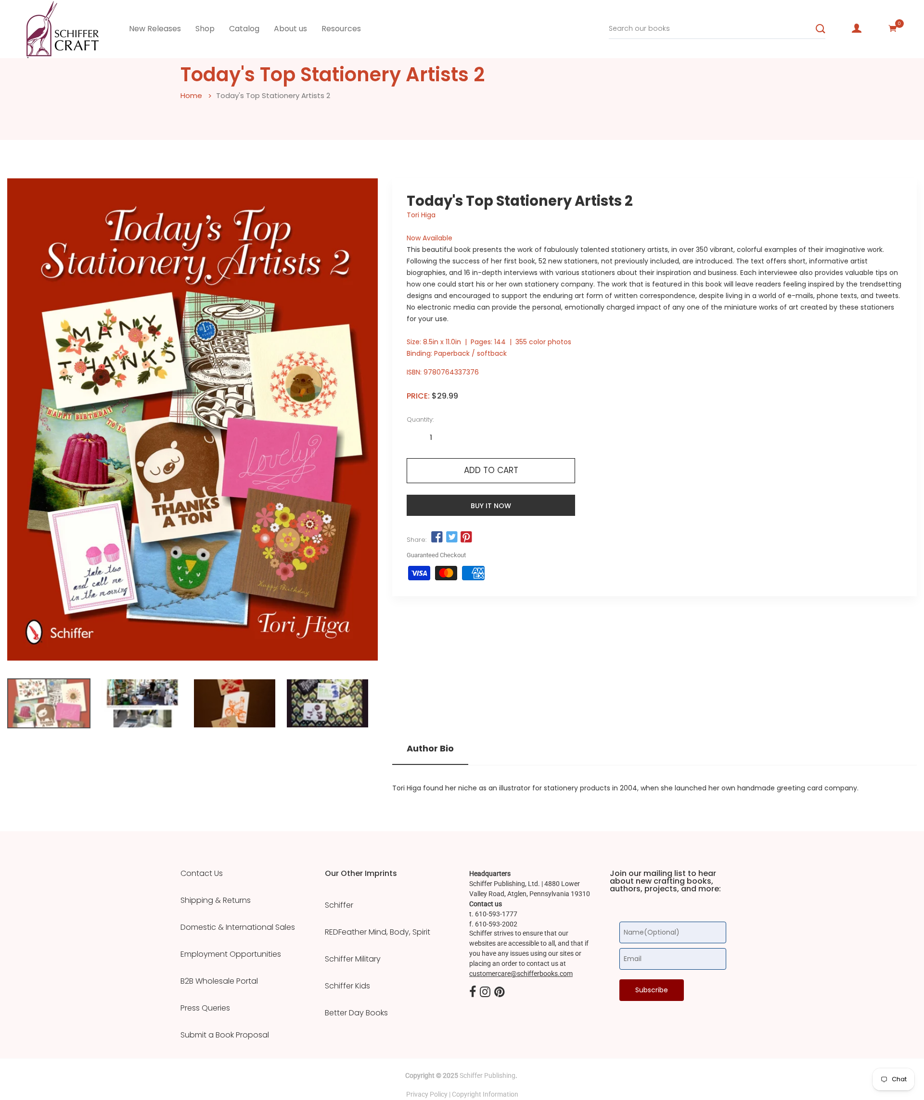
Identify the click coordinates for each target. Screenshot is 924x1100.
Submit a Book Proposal (224, 1035)
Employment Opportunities (230, 954)
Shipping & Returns (215, 900)
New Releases (155, 28)
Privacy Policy (427, 1094)
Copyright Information (485, 1094)
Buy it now (491, 506)
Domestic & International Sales (237, 927)
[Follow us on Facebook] (437, 537)
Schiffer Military (353, 959)
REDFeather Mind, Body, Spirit (377, 932)
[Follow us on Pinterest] (466, 537)
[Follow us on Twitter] (451, 537)
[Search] (820, 29)
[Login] (856, 28)
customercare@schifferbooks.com (521, 973)
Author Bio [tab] (430, 748)
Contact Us (201, 873)
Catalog (244, 28)
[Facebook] (472, 992)
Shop (205, 28)
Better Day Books (356, 1013)
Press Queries (205, 1008)
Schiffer (339, 905)
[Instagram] (485, 992)
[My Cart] (893, 28)
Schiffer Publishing (487, 1075)
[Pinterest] (499, 992)
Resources (341, 28)
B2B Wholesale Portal (219, 981)
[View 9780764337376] (48, 703)
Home (191, 95)
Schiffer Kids (347, 986)
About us (290, 28)
